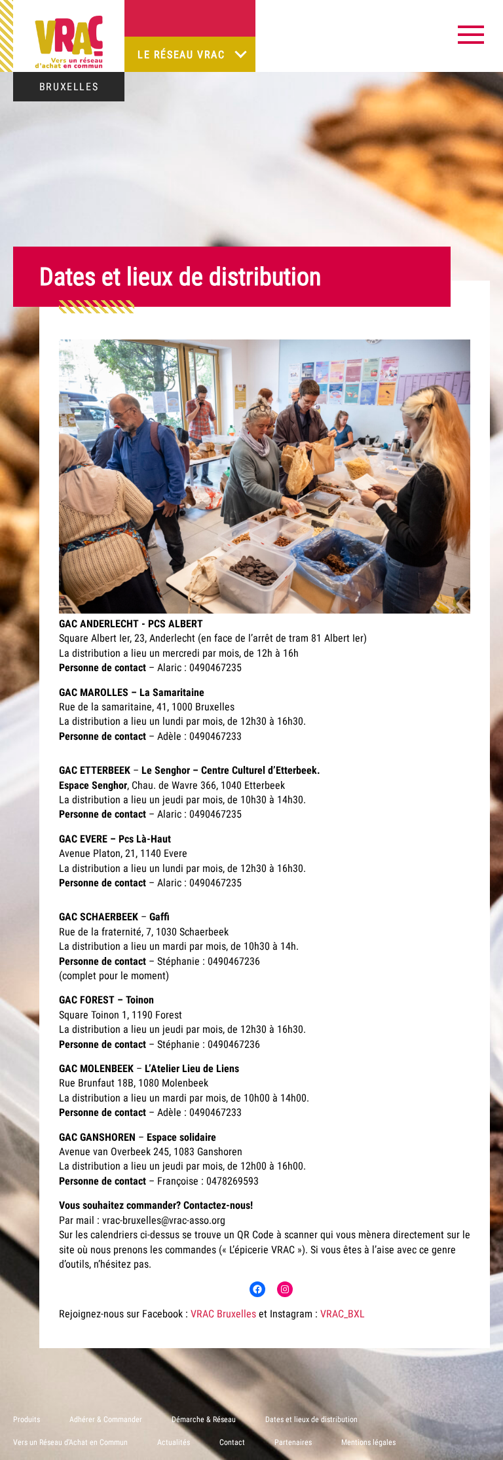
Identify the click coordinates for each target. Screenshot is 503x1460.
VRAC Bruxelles (223, 1314)
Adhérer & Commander (105, 1419)
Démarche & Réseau (204, 1419)
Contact (232, 1442)
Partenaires (293, 1442)
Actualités (173, 1442)
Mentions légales (368, 1442)
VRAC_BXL (342, 1314)
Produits (26, 1419)
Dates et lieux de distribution (311, 1419)
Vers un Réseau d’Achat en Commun (70, 1442)
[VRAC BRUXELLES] (68, 42)
